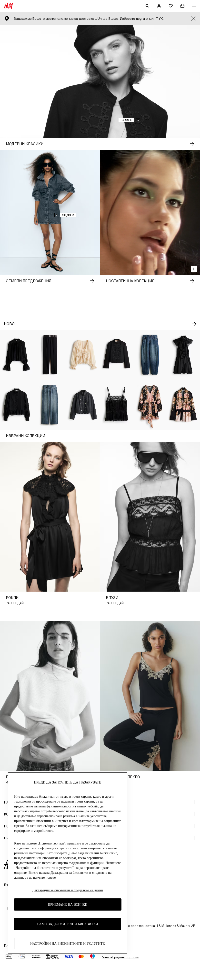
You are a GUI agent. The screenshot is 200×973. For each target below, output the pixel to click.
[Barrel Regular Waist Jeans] (150, 355)
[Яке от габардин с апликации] (116, 355)
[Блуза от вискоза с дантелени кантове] (16, 355)
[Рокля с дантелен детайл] (183, 355)
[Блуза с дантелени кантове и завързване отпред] (83, 355)
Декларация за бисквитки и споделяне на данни (67, 890)
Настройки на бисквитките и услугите (67, 943)
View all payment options (120, 957)
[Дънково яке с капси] (83, 405)
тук (159, 18)
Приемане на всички (67, 904)
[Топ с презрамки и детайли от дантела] (116, 405)
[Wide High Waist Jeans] (50, 405)
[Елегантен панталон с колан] (50, 355)
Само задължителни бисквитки (67, 924)
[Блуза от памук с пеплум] (16, 405)
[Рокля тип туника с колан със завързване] (150, 405)
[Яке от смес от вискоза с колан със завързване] (183, 405)
